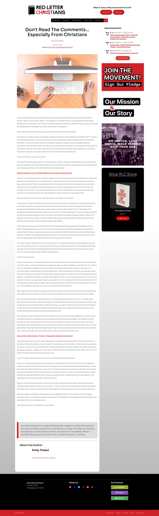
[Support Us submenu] (92, 20)
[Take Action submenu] (60, 20)
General (70, 47)
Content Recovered (61, 47)
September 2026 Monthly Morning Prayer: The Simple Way (125, 46)
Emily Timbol (58, 41)
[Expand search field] (106, 20)
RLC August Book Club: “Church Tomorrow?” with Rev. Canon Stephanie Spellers (124, 37)
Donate (119, 12)
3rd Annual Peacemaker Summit (124, 53)
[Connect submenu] (69, 20)
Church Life (51, 47)
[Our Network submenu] (81, 20)
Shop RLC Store (123, 174)
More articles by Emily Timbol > (44, 458)
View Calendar (122, 58)
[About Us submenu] (102, 20)
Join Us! (106, 12)
